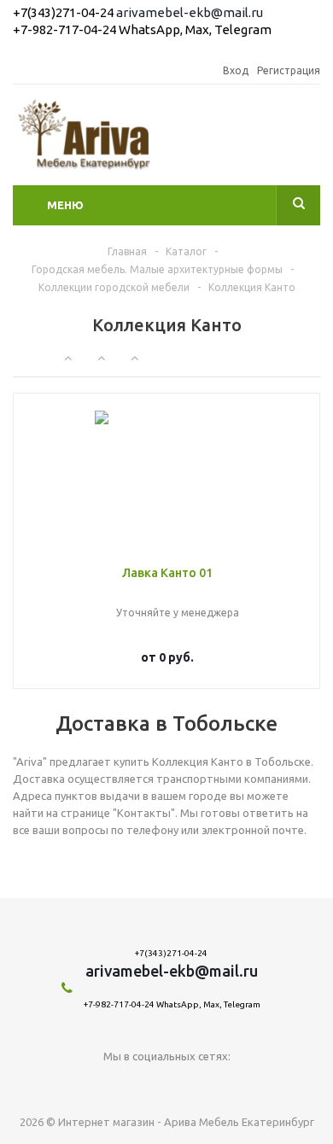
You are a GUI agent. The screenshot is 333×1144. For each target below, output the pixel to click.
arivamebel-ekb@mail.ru (189, 12)
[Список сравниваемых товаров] (310, 139)
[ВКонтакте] (167, 1084)
